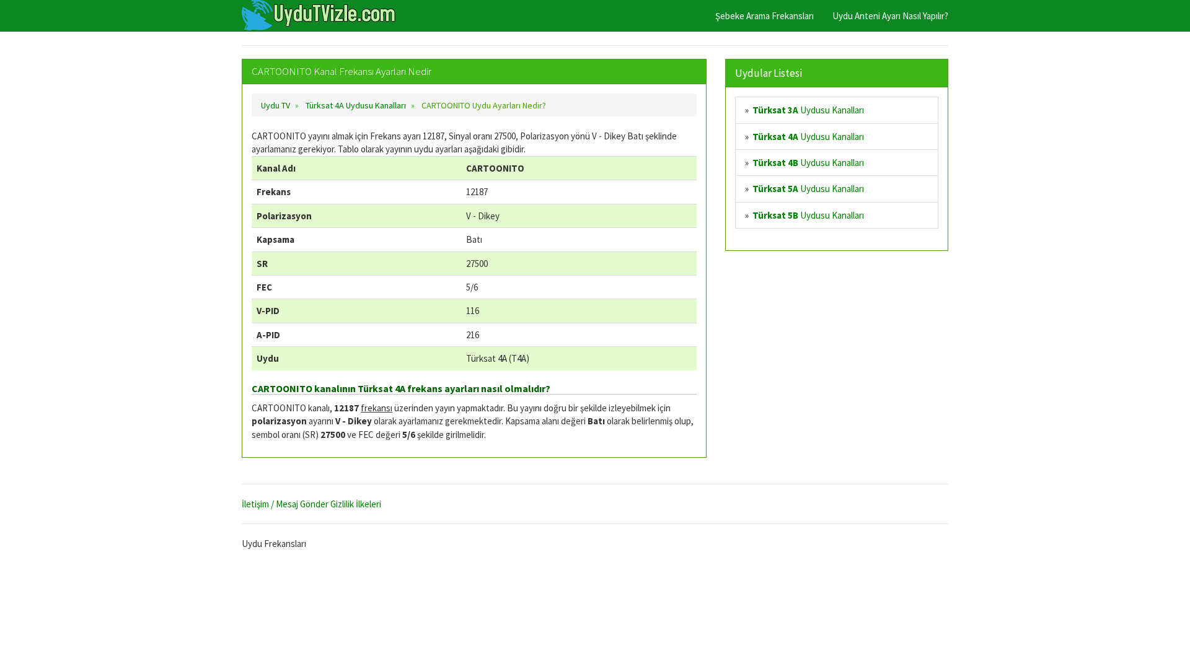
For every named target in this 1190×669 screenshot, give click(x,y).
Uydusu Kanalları (808, 110)
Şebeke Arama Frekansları (764, 16)
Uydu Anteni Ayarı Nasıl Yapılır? (890, 16)
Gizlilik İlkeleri (355, 504)
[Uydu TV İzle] (319, 15)
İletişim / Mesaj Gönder (285, 504)
